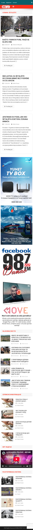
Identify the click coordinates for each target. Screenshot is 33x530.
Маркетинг (9, 2)
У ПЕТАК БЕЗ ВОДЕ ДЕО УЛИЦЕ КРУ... (22, 434)
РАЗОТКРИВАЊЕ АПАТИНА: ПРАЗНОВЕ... (24, 477)
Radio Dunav (16, 83)
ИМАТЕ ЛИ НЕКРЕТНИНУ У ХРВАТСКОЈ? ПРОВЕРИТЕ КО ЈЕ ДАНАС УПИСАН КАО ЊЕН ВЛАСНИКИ (21, 338)
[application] (16, 459)
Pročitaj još (9, 65)
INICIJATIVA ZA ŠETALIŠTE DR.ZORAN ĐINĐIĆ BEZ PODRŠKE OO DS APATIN (15, 78)
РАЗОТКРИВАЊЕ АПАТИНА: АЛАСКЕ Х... (24, 488)
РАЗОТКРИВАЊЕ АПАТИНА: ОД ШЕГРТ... (24, 500)
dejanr (18, 494)
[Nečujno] (27, 466)
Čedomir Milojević (17, 44)
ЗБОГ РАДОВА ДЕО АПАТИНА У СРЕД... (21, 411)
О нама (3, 2)
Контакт (15, 2)
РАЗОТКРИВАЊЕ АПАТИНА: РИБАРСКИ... (24, 511)
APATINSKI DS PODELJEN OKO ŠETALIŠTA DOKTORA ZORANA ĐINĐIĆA (15, 119)
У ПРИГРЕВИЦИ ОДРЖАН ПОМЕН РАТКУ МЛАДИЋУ (20, 360)
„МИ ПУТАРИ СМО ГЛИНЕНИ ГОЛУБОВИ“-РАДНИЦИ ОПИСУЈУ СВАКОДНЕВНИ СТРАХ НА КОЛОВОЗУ (20, 383)
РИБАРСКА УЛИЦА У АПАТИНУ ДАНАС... (22, 400)
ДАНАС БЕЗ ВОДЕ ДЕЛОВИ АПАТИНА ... (24, 422)
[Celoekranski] (30, 466)
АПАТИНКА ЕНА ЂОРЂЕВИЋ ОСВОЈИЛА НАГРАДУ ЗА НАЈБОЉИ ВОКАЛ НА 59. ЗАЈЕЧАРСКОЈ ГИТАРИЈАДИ (21, 350)
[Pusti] (3, 466)
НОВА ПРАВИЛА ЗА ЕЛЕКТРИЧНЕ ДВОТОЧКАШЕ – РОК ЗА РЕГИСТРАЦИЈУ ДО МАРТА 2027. (21, 371)
